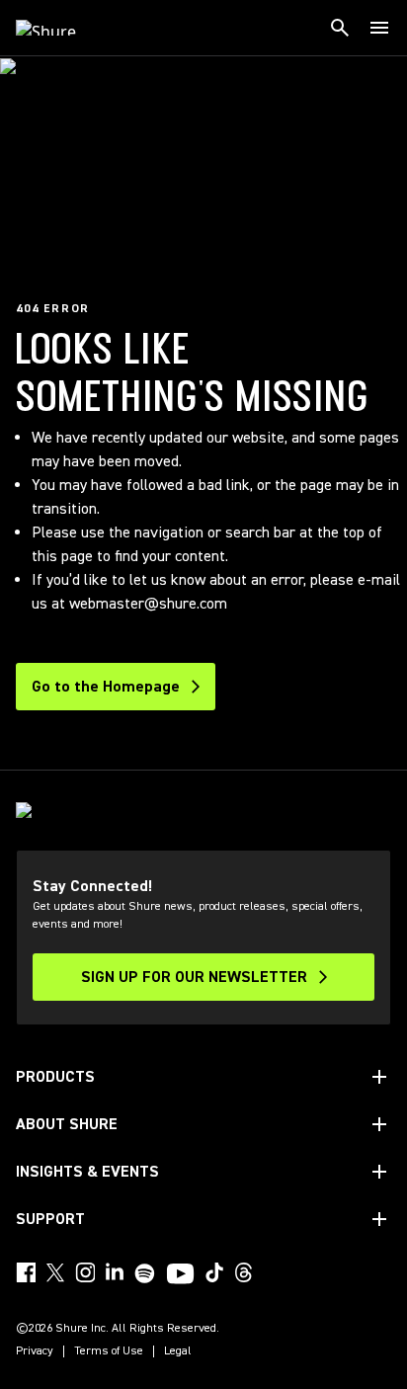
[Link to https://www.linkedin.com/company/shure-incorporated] (114, 1272)
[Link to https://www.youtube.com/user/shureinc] (180, 1275)
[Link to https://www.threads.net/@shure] (244, 1272)
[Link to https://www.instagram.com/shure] (85, 1272)
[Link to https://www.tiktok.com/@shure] (214, 1272)
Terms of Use (108, 1351)
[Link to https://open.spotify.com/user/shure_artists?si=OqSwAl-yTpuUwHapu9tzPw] (145, 1273)
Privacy (34, 1351)
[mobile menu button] (379, 28)
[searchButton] (340, 28)
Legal (178, 1351)
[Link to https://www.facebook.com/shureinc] (26, 1272)
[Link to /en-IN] (59, 28)
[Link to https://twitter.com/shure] (55, 1272)
